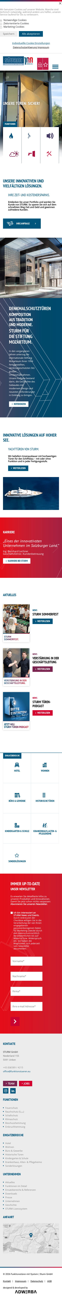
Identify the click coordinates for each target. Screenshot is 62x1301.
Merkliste (45, 64)
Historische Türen (14, 1154)
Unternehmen (12, 1201)
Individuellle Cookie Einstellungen (31, 43)
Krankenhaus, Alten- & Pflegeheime (23, 1162)
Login (40, 64)
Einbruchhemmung (15, 1126)
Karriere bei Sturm (18, 560)
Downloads (11, 1193)
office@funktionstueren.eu (16, 1071)
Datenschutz (37, 1281)
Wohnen (9, 1146)
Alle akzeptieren (31, 33)
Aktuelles (10, 1182)
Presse (8, 1197)
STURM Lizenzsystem (16, 1208)
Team (11, 1083)
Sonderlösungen (13, 1165)
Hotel (8, 1143)
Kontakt (7, 1281)
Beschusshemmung (15, 1122)
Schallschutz (11, 1115)
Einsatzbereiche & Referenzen (20, 1189)
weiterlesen (43, 621)
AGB (49, 1281)
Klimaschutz (11, 1119)
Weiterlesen (19, 468)
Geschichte (11, 1204)
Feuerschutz (11, 1107)
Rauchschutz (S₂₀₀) (14, 1111)
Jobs (26, 1083)
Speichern (8, 33)
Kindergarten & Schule (16, 1158)
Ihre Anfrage (23, 223)
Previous (6, 547)
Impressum (43, 47)
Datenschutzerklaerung (25, 47)
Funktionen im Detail (16, 1186)
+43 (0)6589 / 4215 (13, 1067)
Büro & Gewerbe (14, 1150)
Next (55, 547)
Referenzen (20, 404)
